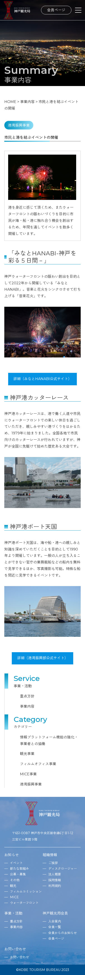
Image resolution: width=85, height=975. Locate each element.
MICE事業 (28, 774)
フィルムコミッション (26, 891)
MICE (14, 897)
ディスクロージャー (62, 869)
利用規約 (54, 886)
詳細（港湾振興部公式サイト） (42, 658)
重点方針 (27, 696)
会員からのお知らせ (62, 933)
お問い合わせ (15, 949)
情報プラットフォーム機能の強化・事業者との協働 (49, 740)
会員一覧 (54, 927)
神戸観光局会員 (55, 913)
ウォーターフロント (24, 903)
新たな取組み (19, 869)
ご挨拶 (53, 863)
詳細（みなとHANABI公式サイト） (42, 379)
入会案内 (54, 921)
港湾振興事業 (31, 784)
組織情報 (50, 855)
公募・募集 (18, 874)
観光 (13, 886)
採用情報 (54, 880)
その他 (14, 880)
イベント (16, 863)
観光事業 (27, 754)
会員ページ (56, 10)
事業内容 (27, 706)
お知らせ (11, 855)
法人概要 (54, 874)
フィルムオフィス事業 (38, 764)
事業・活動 (13, 913)
